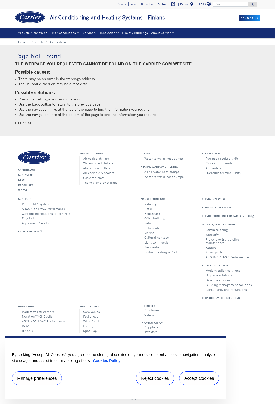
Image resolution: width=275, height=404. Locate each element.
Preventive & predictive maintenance (222, 241)
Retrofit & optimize (215, 265)
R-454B (27, 331)
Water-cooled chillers (98, 163)
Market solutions (153, 198)
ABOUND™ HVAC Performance (43, 208)
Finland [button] (187, 5)
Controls (24, 198)
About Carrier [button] (161, 33)
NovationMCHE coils (37, 316)
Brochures (25, 185)
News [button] (133, 4)
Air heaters (214, 168)
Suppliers (151, 327)
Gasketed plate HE (96, 178)
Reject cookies (155, 378)
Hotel (148, 208)
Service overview (213, 198)
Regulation (29, 218)
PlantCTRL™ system (36, 204)
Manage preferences (37, 378)
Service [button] (88, 33)
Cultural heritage (156, 237)
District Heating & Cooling (162, 252)
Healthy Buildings (135, 33)
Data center (152, 228)
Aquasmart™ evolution (38, 223)
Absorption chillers (96, 168)
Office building (154, 218)
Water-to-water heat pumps (164, 158)
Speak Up (90, 331)
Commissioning (217, 230)
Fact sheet (90, 316)
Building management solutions (229, 285)
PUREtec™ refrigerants (38, 311)
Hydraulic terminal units (223, 173)
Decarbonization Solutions (221, 298)
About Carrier (89, 306)
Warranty (212, 234)
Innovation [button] (107, 33)
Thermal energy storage (100, 182)
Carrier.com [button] (167, 4)
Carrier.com (26, 169)
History (88, 326)
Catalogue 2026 (30, 231)
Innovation (26, 306)
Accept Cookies (199, 378)
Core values (91, 311)
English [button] (205, 4)
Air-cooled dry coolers (98, 173)
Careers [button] (122, 4)
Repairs (211, 247)
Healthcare (152, 213)
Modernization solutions (223, 270)
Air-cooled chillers (96, 158)
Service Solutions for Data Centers (228, 216)
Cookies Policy (107, 361)
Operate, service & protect (220, 224)
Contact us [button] (147, 4)
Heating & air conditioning (159, 166)
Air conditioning (91, 153)
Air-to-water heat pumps (161, 172)
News (21, 180)
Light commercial (156, 242)
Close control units (219, 163)
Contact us (25, 174)
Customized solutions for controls (46, 213)
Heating (146, 153)
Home (21, 42)
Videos (22, 190)
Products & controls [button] (31, 33)
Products (37, 42)
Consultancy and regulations (226, 289)
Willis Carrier (92, 321)
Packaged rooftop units (222, 158)
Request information (216, 207)
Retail (148, 223)
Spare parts (214, 252)
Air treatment (212, 153)
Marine (149, 233)
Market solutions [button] (64, 33)
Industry (150, 204)
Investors (150, 332)
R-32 (25, 326)
